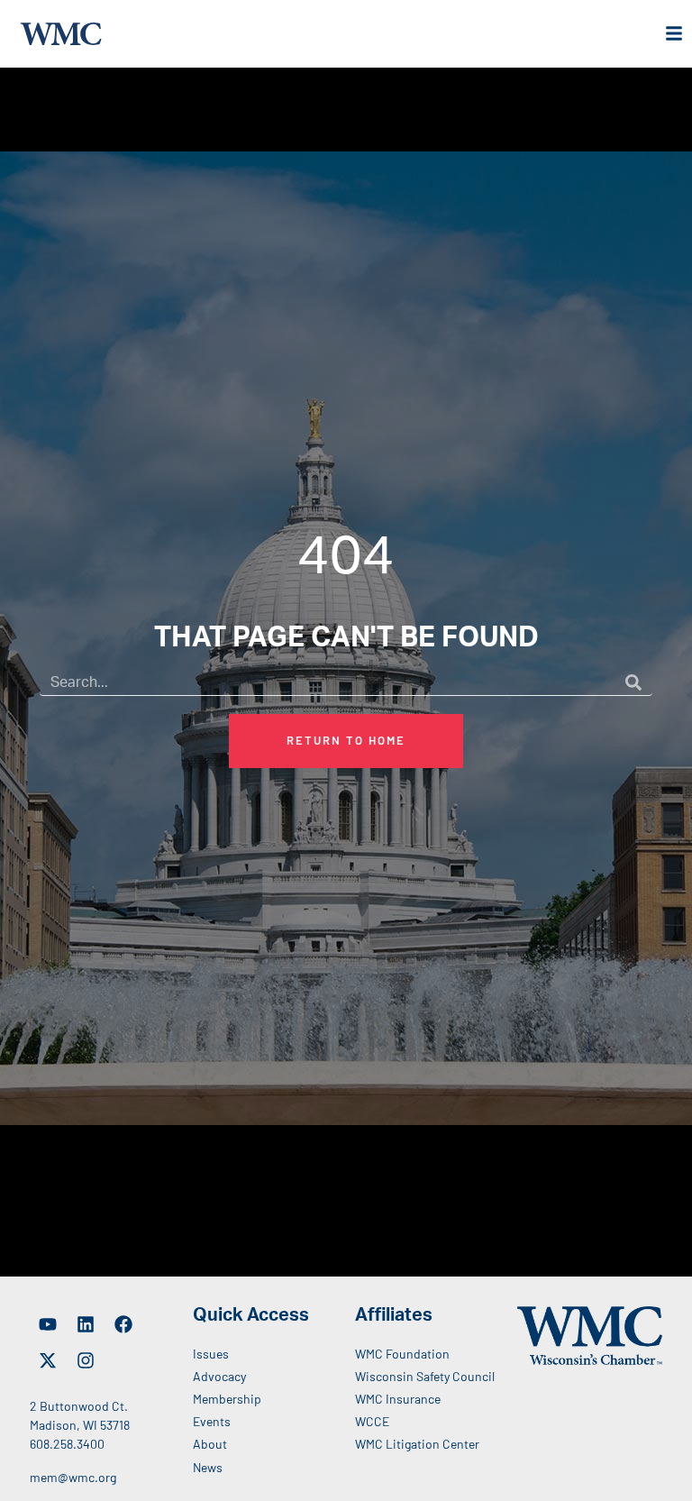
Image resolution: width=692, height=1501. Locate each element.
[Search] (633, 682)
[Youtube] (48, 1324)
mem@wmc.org (73, 1477)
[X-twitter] (48, 1360)
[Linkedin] (86, 1324)
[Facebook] (123, 1324)
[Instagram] (86, 1360)
